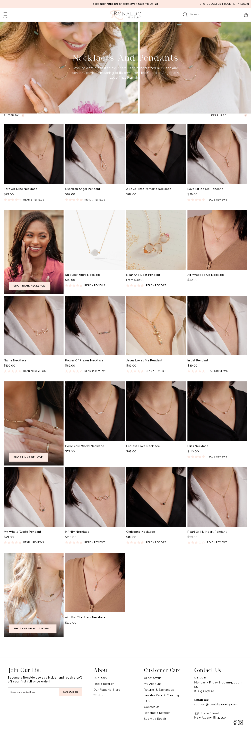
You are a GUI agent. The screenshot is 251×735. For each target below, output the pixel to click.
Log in (244, 4)
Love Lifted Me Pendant (205, 189)
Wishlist (99, 695)
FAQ (147, 701)
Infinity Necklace (77, 531)
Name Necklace (15, 360)
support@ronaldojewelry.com (216, 704)
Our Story (100, 678)
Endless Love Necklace (143, 446)
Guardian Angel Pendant (82, 189)
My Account (152, 683)
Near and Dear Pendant (143, 274)
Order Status (153, 678)
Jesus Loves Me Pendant (144, 360)
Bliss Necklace (197, 446)
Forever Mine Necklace (20, 189)
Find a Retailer (104, 683)
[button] (5, 14)
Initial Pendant (197, 360)
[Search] (185, 15)
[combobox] (216, 15)
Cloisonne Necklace (140, 531)
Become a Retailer (157, 712)
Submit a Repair (155, 718)
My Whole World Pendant (22, 531)
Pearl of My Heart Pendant (207, 531)
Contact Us (151, 707)
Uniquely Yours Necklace (83, 274)
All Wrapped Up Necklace (206, 274)
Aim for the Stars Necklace (85, 617)
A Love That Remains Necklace (149, 189)
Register (230, 4)
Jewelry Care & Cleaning (161, 695)
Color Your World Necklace (84, 446)
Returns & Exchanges (159, 689)
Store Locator (210, 4)
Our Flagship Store (107, 689)
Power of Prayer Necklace (84, 360)
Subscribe (70, 691)
